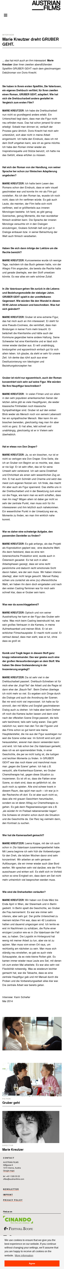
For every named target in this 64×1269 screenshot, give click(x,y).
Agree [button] (32, 1263)
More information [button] (24, 1255)
